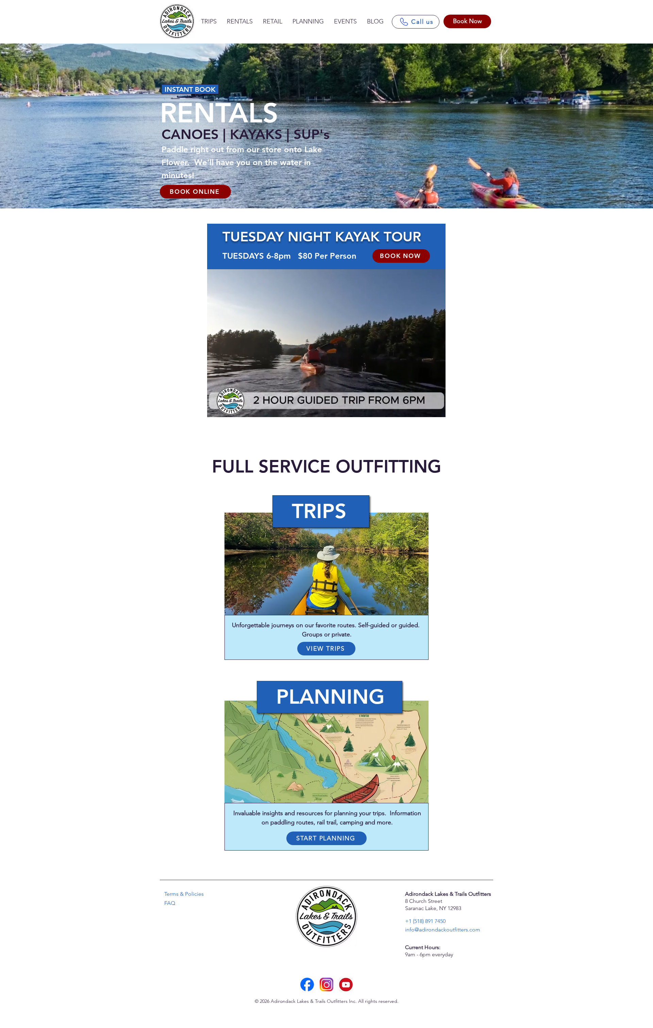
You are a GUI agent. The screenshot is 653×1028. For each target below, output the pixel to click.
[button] (437, 409)
